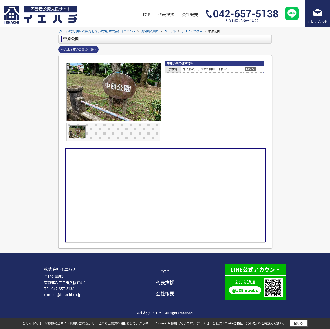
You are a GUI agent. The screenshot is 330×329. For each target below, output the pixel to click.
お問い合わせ (318, 21)
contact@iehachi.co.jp (62, 294)
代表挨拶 (166, 14)
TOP (146, 14)
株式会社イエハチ (60, 269)
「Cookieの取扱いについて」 (240, 323)
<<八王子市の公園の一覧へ (78, 49)
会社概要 (190, 14)
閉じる (298, 323)
